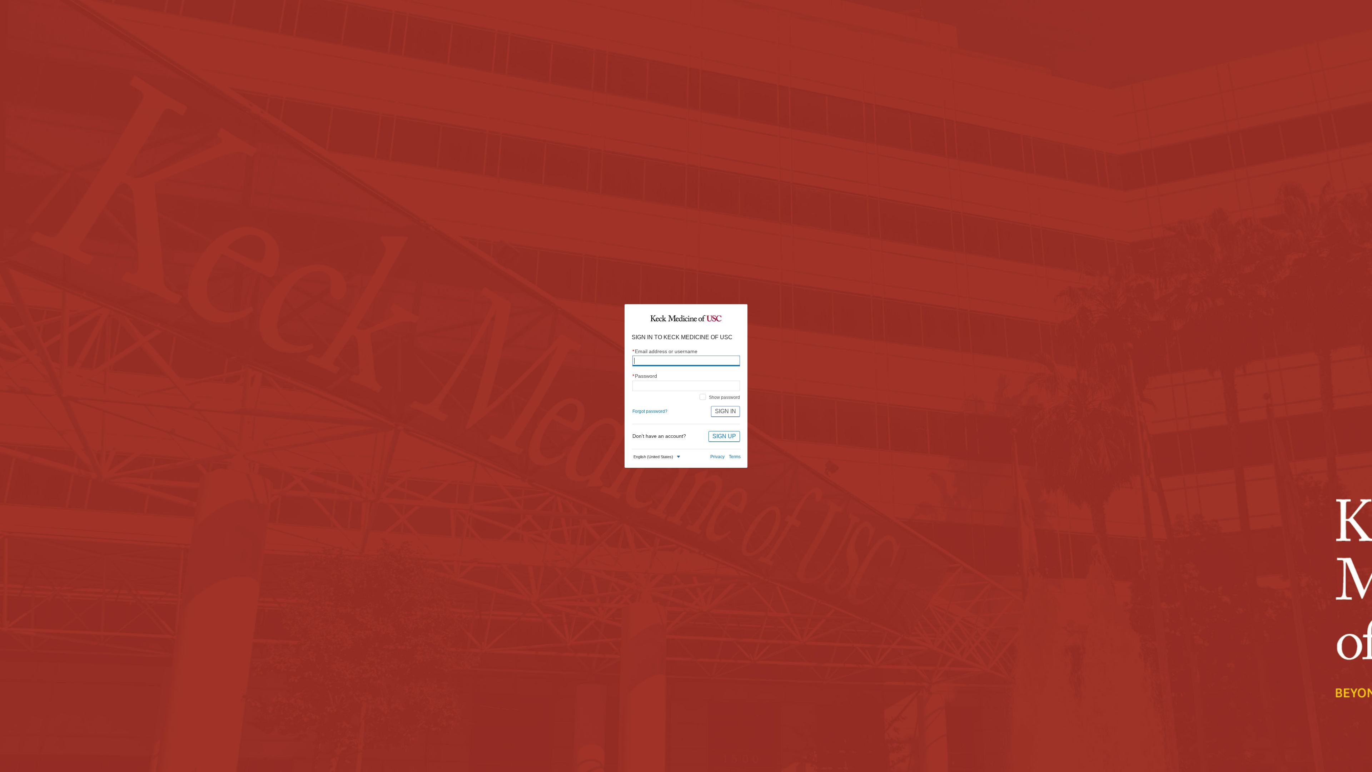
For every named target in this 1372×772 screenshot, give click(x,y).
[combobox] (658, 457)
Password (644, 376)
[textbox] (653, 457)
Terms (735, 456)
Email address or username (665, 351)
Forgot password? (649, 411)
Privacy (717, 456)
